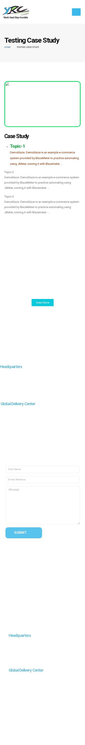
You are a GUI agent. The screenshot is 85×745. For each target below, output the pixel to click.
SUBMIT (20, 533)
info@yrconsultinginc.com (41, 391)
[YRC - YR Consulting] (16, 11)
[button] (43, 302)
